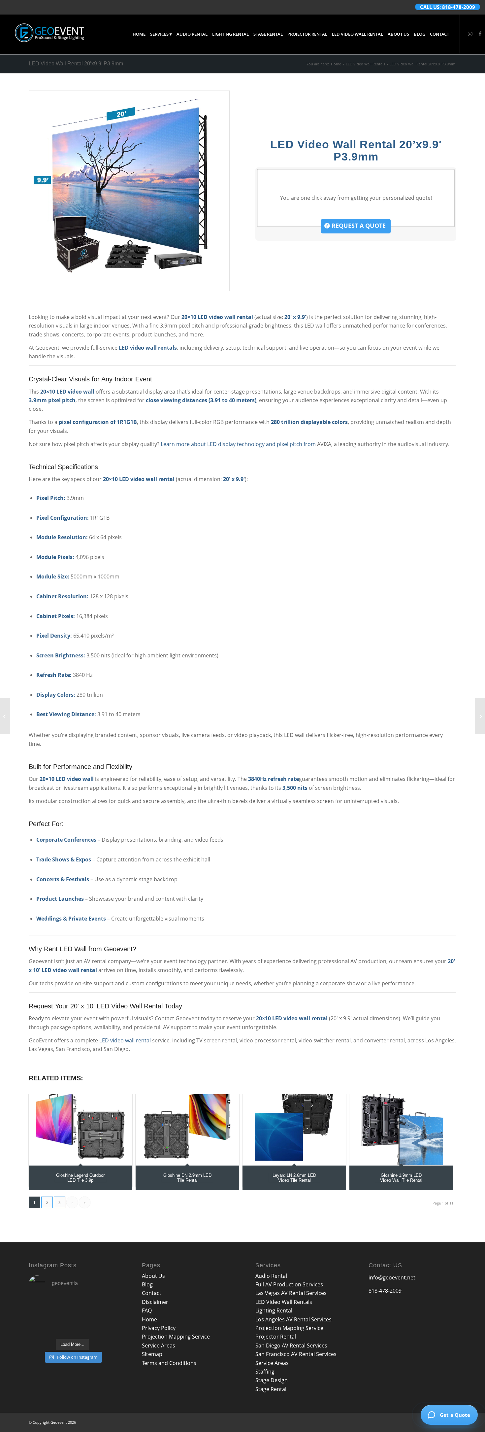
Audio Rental (271, 1275)
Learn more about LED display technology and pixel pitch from (238, 444)
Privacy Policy (159, 1328)
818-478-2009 (385, 1290)
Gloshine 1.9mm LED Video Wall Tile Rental (401, 1177)
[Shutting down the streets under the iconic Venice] (102, 1325)
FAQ (147, 1310)
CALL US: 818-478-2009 (447, 7)
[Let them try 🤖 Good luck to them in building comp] (72, 1325)
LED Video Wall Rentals (283, 1302)
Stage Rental (270, 1389)
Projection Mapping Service (176, 1336)
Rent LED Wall (65, 949)
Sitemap (152, 1354)
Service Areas (158, 1345)
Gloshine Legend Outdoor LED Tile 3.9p (80, 1177)
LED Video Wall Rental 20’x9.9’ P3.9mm (76, 63)
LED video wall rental (125, 1040)
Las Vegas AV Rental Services (291, 1293)
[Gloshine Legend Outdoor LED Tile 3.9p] (80, 1129)
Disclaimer (155, 1302)
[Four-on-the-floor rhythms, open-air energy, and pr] (42, 1307)
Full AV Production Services (289, 1284)
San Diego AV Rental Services (291, 1345)
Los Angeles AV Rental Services (293, 1319)
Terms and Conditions (169, 1363)
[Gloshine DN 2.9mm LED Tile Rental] (187, 1129)
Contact (151, 1293)
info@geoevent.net (392, 1277)
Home (149, 1319)
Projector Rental (275, 1336)
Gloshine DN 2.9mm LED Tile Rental (187, 1177)
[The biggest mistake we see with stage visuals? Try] (102, 1307)
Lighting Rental (273, 1310)
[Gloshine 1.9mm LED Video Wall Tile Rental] (401, 1129)
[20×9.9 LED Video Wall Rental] (129, 190)
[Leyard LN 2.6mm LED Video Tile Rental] (294, 1129)
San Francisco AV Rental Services (296, 1354)
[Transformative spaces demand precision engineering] (72, 1307)
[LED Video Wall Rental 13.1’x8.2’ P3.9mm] (5, 716)
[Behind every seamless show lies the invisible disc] (42, 1325)
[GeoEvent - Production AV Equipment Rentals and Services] (49, 34)
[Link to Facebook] (480, 34)
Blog (147, 1284)
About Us (153, 1275)
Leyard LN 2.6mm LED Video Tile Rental (294, 1177)
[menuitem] (139, 34)
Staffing (265, 1371)
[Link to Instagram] (470, 34)
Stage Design (271, 1380)
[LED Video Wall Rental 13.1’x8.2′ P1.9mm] (480, 716)
